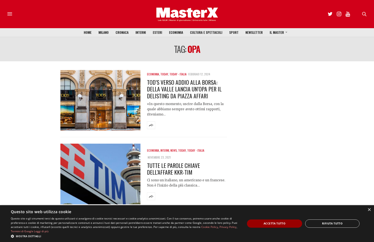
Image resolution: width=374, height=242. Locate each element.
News (173, 150)
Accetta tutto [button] (274, 223)
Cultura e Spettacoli (206, 32)
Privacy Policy (228, 227)
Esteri (157, 32)
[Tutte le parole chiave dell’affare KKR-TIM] (100, 174)
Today (164, 74)
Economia (176, 32)
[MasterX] (187, 14)
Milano (103, 32)
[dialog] (187, 223)
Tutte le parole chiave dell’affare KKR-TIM (173, 168)
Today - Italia (178, 74)
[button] (125, 236)
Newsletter (254, 32)
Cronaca (122, 32)
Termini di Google (22, 231)
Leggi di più (41, 231)
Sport (234, 32)
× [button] (369, 209)
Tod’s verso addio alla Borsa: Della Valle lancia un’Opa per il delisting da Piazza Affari (184, 89)
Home (88, 32)
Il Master (277, 32)
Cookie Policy (209, 227)
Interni (140, 32)
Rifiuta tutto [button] (332, 223)
